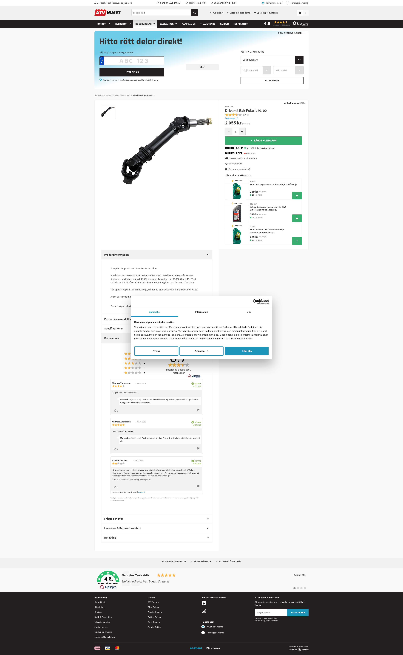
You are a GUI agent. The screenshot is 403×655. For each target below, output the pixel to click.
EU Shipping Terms (103, 631)
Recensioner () (231, 118)
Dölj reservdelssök (289, 33)
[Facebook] (227, 603)
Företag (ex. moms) (300, 2)
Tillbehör (121, 23)
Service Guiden (155, 612)
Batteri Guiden (155, 617)
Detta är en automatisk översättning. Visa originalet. (131, 479)
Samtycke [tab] (154, 312)
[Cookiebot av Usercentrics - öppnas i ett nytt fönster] (255, 301)
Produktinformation (116, 254)
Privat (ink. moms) (274, 2)
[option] (108, 112)
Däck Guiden (154, 622)
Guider (224, 23)
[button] (285, 23)
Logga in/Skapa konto (240, 12)
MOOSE (229, 106)
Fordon (101, 23)
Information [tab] (201, 312)
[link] (201, 580)
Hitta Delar (132, 72)
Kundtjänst (218, 12)
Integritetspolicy (102, 622)
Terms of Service (272, 620)
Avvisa (156, 351)
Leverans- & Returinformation (122, 528)
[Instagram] (227, 610)
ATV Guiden (153, 602)
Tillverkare (207, 23)
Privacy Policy (260, 620)
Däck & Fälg (167, 23)
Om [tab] (249, 312)
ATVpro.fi (141, 492)
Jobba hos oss (101, 627)
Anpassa (199, 351)
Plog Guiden (153, 607)
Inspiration (240, 23)
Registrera (298, 612)
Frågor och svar (113, 518)
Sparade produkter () (267, 12)
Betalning (110, 537)
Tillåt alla (247, 351)
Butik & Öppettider (103, 617)
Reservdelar (143, 23)
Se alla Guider (154, 627)
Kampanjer (189, 23)
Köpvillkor (99, 607)
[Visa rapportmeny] (198, 410)
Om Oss (98, 612)
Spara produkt (235, 163)
